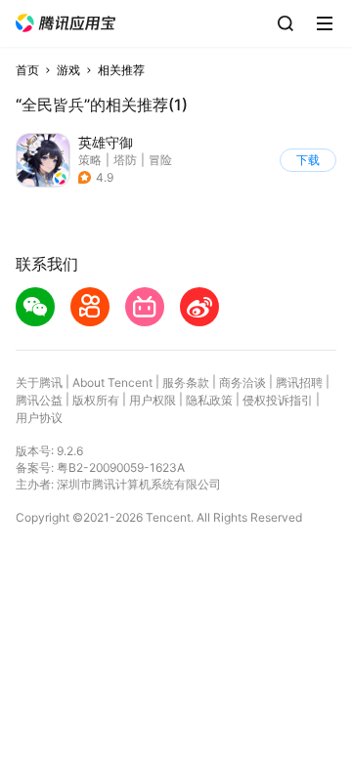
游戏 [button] (68, 70)
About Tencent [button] (112, 382)
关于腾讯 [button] (39, 382)
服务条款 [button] (185, 382)
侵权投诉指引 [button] (277, 400)
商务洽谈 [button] (242, 382)
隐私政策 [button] (209, 400)
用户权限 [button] (152, 400)
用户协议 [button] (39, 417)
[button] (65, 23)
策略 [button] (90, 159)
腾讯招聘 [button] (299, 382)
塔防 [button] (125, 159)
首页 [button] (27, 70)
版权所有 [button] (95, 400)
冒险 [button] (160, 159)
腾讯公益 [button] (39, 400)
